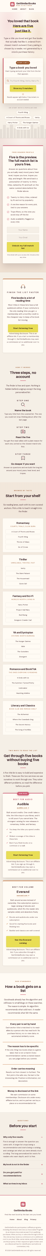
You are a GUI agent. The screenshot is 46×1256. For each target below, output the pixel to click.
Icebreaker (23, 688)
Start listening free (23, 328)
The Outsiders (23, 652)
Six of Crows (23, 547)
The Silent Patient (23, 573)
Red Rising (23, 615)
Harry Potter (13, 123)
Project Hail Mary (23, 610)
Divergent (23, 657)
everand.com (22, 896)
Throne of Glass (23, 542)
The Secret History (23, 725)
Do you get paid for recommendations (12, 1174)
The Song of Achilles (23, 730)
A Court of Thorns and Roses (18, 117)
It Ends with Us (23, 128)
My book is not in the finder (16, 1164)
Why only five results (13, 1137)
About (23, 9)
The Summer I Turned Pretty (23, 683)
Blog (31, 9)
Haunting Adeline (23, 693)
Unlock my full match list (23, 246)
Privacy (33, 1219)
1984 (23, 646)
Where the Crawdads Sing (23, 719)
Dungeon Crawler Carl (23, 620)
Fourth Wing (23, 112)
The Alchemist (23, 714)
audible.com (22, 808)
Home (14, 9)
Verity (37, 117)
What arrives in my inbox (15, 1183)
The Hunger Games (30, 123)
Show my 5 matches (23, 88)
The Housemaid (23, 579)
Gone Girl (23, 584)
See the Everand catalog (23, 941)
